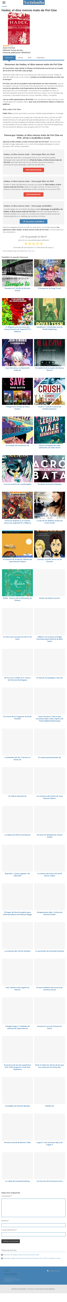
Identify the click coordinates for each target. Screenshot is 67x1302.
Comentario (6, 1196)
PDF (29, 58)
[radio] (26, 244)
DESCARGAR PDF (33, 194)
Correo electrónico (9, 1230)
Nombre (5, 1221)
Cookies (6, 1271)
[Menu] (4, 2)
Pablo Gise (31, 251)
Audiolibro (41, 58)
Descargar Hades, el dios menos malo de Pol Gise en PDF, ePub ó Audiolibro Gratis (31, 1258)
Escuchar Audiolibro (34, 221)
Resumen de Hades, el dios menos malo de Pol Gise (21, 1255)
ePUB (20, 58)
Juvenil (4, 6)
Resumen (9, 58)
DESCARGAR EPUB (33, 170)
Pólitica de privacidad (10, 1274)
